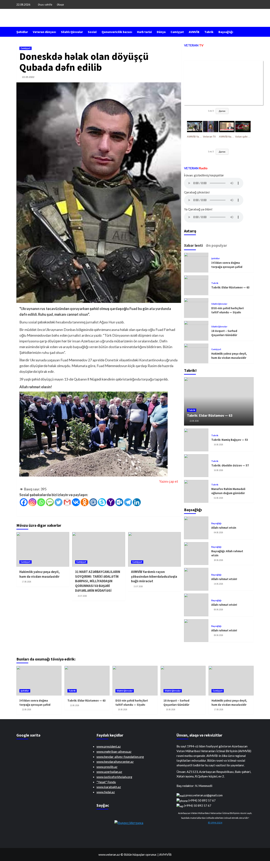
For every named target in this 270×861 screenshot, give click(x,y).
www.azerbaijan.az (109, 771)
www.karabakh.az (108, 787)
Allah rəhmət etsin (223, 527)
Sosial (92, 32)
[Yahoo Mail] (111, 502)
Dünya (161, 32)
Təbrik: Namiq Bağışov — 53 (229, 440)
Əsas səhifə (45, 4)
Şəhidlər (22, 32)
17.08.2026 (26, 581)
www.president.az (108, 746)
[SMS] (50, 502)
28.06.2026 (218, 560)
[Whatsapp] (41, 502)
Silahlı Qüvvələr (72, 32)
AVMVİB (194, 32)
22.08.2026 (194, 420)
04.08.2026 (218, 532)
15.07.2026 (138, 586)
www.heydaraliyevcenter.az (115, 761)
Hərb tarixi (144, 32)
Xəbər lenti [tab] (193, 245)
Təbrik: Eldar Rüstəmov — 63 (230, 287)
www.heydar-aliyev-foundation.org (120, 756)
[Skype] (102, 502)
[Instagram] (32, 502)
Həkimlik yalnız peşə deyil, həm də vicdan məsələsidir (39, 574)
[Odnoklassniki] (85, 502)
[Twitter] (58, 502)
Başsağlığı (225, 32)
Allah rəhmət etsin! (224, 579)
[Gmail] (67, 502)
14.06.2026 (218, 583)
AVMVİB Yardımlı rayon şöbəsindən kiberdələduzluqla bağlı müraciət (154, 576)
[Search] (251, 31)
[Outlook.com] (119, 502)
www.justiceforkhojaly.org (114, 777)
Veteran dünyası (44, 32)
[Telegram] (128, 502)
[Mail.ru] (93, 502)
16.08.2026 (218, 444)
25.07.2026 (82, 595)
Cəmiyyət (177, 32)
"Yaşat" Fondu (106, 782)
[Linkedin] (137, 502)
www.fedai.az (105, 792)
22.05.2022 (28, 76)
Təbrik (208, 32)
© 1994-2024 (215, 822)
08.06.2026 (218, 609)
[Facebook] (24, 502)
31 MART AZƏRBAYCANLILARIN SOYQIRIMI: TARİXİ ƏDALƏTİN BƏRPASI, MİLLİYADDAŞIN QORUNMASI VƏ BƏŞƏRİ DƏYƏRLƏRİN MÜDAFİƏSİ (97, 581)
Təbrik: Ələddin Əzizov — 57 (230, 465)
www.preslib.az (106, 767)
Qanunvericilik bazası (117, 32)
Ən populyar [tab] (216, 245)
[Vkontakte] (76, 502)
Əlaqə (60, 4)
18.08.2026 (122, 709)
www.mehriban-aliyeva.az (113, 751)
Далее (222, 111)
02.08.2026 (218, 497)
